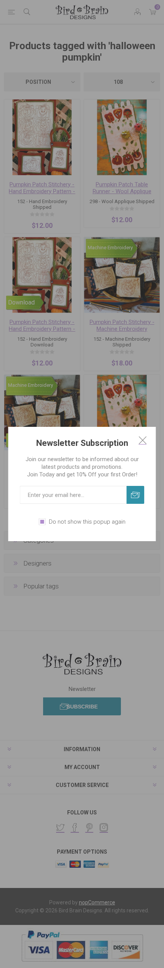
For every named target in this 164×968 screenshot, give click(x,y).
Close (142, 440)
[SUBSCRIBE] (136, 495)
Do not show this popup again (87, 521)
